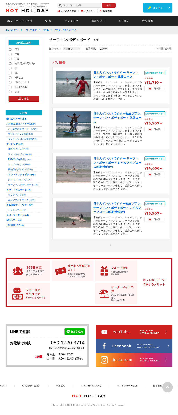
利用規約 (60, 385)
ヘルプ (3, 385)
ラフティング (17, 195)
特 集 (48, 20)
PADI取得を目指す (19, 159)
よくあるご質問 (68, 11)
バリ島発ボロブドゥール (21, 123)
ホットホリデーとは (19, 20)
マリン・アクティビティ (65, 30)
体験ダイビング (18, 149)
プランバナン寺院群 (20, 134)
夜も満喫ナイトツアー (19, 205)
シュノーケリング (19, 164)
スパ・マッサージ (17, 215)
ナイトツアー (17, 210)
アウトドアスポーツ (18, 189)
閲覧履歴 (107, 11)
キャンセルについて (91, 385)
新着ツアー (98, 20)
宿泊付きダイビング (20, 169)
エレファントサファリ (21, 200)
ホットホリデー (12, 30)
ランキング (72, 20)
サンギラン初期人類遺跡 (22, 139)
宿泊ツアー (14, 220)
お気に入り (89, 11)
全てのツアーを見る (16, 118)
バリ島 (46, 30)
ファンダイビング (20, 154)
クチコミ (123, 20)
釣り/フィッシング (19, 179)
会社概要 (157, 385)
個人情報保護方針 (31, 385)
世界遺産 (147, 20)
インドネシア (31, 30)
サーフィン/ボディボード (23, 184)
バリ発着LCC (15, 225)
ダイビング (14, 144)
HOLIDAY (27, 10)
